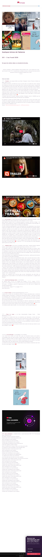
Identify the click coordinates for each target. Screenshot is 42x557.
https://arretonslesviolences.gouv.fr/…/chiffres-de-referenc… (18, 105)
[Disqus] (21, 509)
